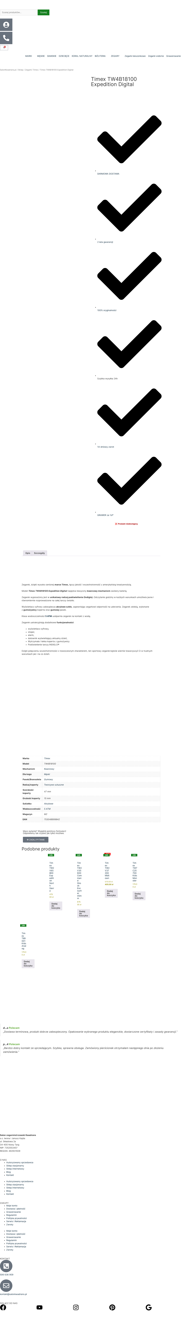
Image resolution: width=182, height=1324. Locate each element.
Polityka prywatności (16, 1218)
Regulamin (11, 1215)
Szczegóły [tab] (39, 553)
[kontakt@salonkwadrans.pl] (6, 1285)
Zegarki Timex (31, 70)
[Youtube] (39, 1307)
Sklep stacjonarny (15, 1165)
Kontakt (10, 1175)
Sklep (20, 70)
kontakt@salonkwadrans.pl (13, 1294)
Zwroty (9, 1224)
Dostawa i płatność (15, 1208)
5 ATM (47, 809)
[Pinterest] (112, 1307)
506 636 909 (6, 1274)
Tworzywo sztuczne (54, 785)
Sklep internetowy (15, 1169)
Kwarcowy (49, 769)
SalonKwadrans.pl (8, 70)
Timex (47, 758)
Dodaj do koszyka (56, 905)
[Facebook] (3, 1307)
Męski (47, 774)
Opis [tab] (27, 553)
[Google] (149, 1307)
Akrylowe (48, 803)
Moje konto (11, 1205)
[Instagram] (76, 1307)
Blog (8, 1172)
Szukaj (43, 12)
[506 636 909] (6, 1266)
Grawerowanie (13, 1212)
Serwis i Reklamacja (16, 1221)
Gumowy (48, 779)
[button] (35, 840)
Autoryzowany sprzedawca (19, 1162)
